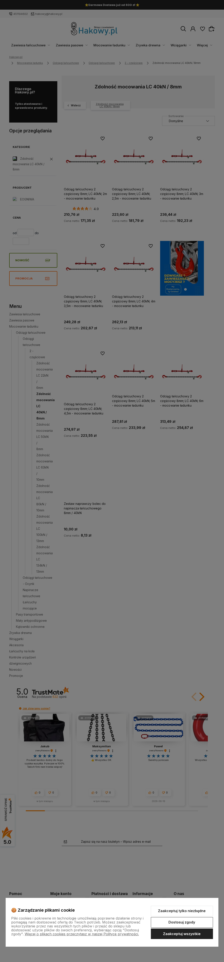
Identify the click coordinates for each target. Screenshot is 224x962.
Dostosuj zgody (181, 922)
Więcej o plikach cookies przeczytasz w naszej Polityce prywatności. (82, 934)
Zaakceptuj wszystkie (182, 934)
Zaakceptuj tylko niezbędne (182, 911)
